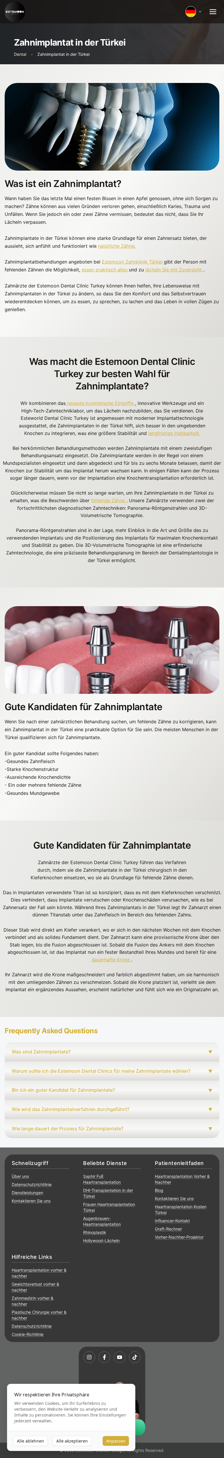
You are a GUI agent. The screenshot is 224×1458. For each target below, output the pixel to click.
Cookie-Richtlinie (27, 1334)
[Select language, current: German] (194, 11)
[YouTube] (119, 1357)
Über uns (20, 1176)
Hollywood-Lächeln (101, 1240)
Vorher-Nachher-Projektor (179, 1237)
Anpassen (115, 1441)
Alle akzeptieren (72, 1441)
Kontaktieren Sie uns (31, 1200)
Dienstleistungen (27, 1192)
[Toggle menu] (212, 11)
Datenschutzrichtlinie (32, 1184)
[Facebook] (104, 1357)
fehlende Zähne (108, 500)
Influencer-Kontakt (172, 1220)
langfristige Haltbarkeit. (174, 433)
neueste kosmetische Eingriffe (100, 403)
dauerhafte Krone (111, 960)
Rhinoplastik (94, 1232)
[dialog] (71, 1417)
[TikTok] (135, 1357)
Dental (20, 54)
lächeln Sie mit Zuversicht (173, 270)
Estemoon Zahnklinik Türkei (132, 262)
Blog (159, 1190)
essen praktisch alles (104, 270)
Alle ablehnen (30, 1441)
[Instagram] (89, 1357)
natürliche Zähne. (117, 246)
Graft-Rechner (168, 1228)
